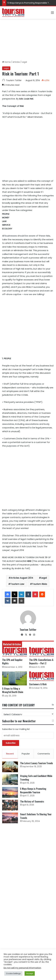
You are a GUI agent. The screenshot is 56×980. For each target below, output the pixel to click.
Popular (26, 753)
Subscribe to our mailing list (16, 729)
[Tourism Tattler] (13, 12)
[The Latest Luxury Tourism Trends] (10, 766)
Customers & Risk (38, 684)
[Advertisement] (28, 40)
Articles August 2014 (22, 577)
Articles (16, 62)
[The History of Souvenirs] (10, 805)
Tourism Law (17, 584)
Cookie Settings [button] (13, 973)
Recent (10, 753)
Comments (43, 753)
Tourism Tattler (14, 80)
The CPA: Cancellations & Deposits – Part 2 (41, 661)
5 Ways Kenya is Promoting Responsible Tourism (32, 2)
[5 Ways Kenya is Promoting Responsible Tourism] (10, 792)
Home (7, 62)
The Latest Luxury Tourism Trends (36, 763)
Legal (24, 62)
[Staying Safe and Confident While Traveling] (10, 779)
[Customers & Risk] (41, 676)
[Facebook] (7, 594)
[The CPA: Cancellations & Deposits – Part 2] (41, 652)
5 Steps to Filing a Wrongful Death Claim (12, 690)
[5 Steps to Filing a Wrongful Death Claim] (14, 678)
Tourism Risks (39, 584)
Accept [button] (29, 973)
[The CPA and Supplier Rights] (14, 652)
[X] (14, 594)
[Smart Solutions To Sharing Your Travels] (10, 818)
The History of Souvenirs (32, 801)
